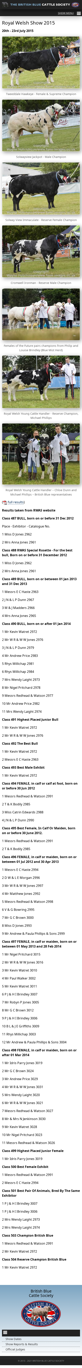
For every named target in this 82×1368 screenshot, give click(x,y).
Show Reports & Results (22, 1344)
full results (16, 502)
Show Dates (13, 1339)
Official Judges (15, 1349)
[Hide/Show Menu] (69, 13)
